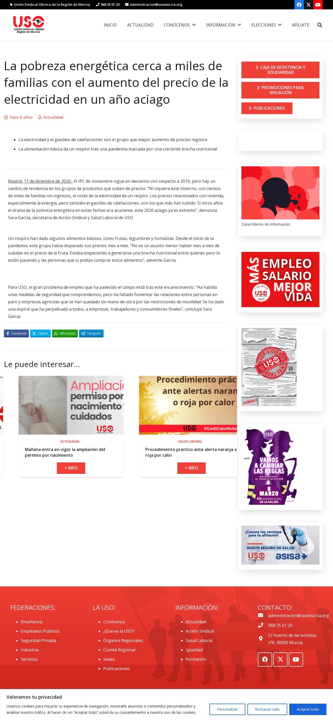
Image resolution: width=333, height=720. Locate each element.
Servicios (29, 659)
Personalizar (227, 709)
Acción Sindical (200, 631)
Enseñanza (31, 622)
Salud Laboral (199, 640)
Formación (196, 659)
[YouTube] (318, 4)
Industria (30, 650)
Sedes (109, 659)
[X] (308, 4)
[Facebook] (299, 4)
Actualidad (196, 622)
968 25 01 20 (280, 625)
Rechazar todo (267, 709)
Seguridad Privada (38, 640)
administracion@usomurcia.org (298, 615)
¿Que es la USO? (119, 631)
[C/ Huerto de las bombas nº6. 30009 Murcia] (263, 639)
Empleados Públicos (40, 631)
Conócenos (114, 622)
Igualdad (194, 650)
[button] (320, 25)
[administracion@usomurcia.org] (263, 615)
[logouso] (28, 25)
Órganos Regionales (123, 640)
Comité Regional (119, 650)
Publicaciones (116, 668)
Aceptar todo (308, 709)
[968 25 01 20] (263, 625)
